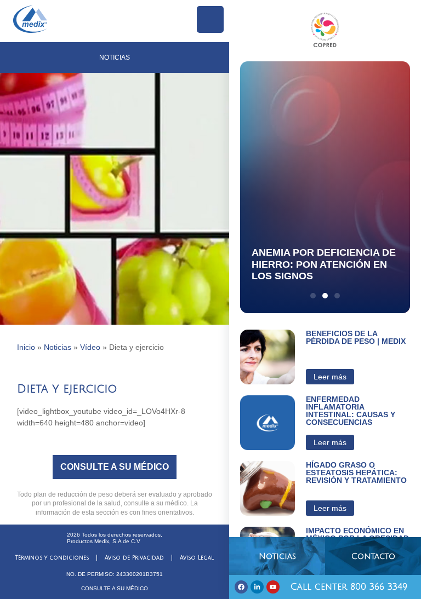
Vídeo (90, 347)
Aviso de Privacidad (134, 558)
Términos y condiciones (52, 558)
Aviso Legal (197, 558)
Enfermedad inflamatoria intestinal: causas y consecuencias (350, 411)
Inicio (26, 347)
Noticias (57, 347)
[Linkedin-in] (257, 587)
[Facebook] (241, 587)
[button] (313, 295)
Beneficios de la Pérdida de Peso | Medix (356, 337)
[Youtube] (273, 587)
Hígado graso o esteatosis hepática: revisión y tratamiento (356, 472)
